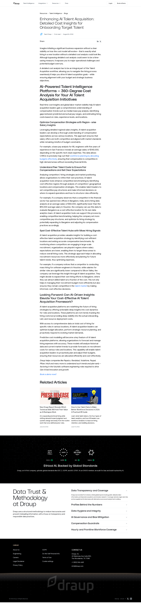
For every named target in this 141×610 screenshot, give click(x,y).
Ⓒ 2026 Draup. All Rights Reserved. (18, 598)
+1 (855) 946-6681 (78, 562)
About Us (16, 550)
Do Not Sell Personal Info (51, 554)
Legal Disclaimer (18, 561)
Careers (16, 558)
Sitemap (117, 598)
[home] (16, 3)
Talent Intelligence (55, 13)
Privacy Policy (18, 565)
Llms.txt (122, 598)
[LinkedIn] (131, 599)
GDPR (44, 550)
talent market (81, 286)
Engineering (17, 554)
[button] (43, 3)
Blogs (66, 13)
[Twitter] (128, 599)
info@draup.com (77, 566)
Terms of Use (46, 558)
